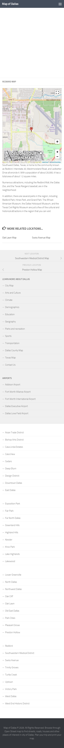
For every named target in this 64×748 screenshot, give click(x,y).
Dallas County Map (14, 350)
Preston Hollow (12, 632)
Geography (10, 321)
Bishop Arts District (14, 439)
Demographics (12, 307)
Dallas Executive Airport (16, 406)
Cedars (8, 461)
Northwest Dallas (13, 589)
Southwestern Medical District (19, 653)
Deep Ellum (10, 468)
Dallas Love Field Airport (16, 413)
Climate (8, 300)
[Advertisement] (32, 43)
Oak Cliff (9, 596)
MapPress (45, 162)
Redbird (9, 645)
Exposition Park (12, 503)
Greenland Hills (12, 525)
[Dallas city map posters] (24, 160)
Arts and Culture (13, 292)
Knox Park (10, 546)
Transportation (12, 343)
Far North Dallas (13, 518)
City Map (9, 285)
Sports (8, 336)
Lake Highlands (12, 554)
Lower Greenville (13, 574)
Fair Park (9, 510)
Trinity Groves (11, 667)
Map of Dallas (10, 4)
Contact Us (10, 364)
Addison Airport (12, 384)
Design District (12, 475)
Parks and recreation (15, 328)
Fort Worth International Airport (20, 399)
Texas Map (10, 357)
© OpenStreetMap (55, 162)
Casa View (10, 454)
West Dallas (10, 696)
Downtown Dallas (13, 483)
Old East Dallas (12, 610)
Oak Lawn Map (9, 237)
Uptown (9, 681)
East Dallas (10, 490)
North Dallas (11, 582)
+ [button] (57, 152)
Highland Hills (11, 532)
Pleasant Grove (12, 625)
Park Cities (10, 618)
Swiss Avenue (12, 660)
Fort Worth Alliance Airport (18, 391)
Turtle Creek (11, 674)
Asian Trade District (14, 432)
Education (10, 314)
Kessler (8, 539)
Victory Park (11, 689)
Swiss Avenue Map (41, 237)
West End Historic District (17, 703)
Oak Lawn (9, 603)
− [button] (57, 156)
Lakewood (10, 561)
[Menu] (60, 4)
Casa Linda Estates (14, 447)
